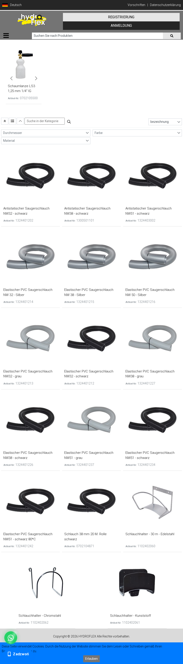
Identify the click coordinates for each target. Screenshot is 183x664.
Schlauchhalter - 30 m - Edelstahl (149, 534)
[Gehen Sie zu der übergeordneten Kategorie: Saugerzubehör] (4, 121)
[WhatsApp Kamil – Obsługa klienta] (10, 637)
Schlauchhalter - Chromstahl (40, 616)
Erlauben (91, 658)
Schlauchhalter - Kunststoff (130, 616)
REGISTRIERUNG (121, 17)
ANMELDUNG (121, 25)
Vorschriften (136, 5)
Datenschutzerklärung (165, 5)
